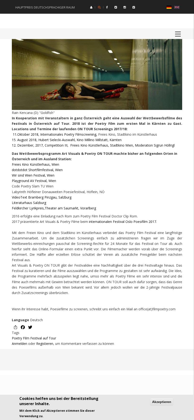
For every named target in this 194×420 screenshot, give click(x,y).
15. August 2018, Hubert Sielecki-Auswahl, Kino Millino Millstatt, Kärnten (67, 140)
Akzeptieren (161, 402)
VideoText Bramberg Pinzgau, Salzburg (41, 197)
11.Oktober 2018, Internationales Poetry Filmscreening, (55, 134)
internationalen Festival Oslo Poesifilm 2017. (122, 221)
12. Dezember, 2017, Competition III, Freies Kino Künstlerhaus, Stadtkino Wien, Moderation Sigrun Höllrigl (93, 145)
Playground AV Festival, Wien (34, 180)
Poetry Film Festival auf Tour (34, 338)
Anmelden (19, 343)
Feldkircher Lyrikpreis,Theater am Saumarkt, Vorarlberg (54, 208)
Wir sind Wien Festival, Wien (33, 175)
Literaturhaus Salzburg (29, 202)
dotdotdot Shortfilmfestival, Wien (37, 170)
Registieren (44, 343)
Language (20, 320)
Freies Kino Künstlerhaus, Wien (35, 164)
